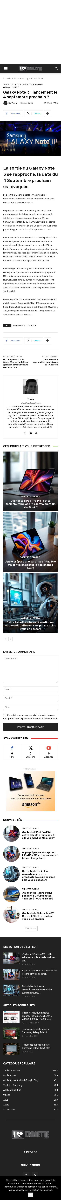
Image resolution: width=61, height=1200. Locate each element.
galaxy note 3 (19, 325)
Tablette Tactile (12, 84)
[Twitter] (36, 432)
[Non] (57, 1188)
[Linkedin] (30, 432)
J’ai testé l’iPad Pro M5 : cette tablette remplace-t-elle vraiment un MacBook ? (30, 504)
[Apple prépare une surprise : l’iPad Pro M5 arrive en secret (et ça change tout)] (30, 542)
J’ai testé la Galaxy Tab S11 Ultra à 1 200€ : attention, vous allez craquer (38, 916)
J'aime (12, 746)
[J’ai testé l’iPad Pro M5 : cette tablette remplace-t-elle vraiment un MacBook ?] (30, 482)
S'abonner (49, 746)
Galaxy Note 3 (36, 78)
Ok (30, 1194)
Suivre (30, 746)
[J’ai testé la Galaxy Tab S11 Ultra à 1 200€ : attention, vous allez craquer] (11, 914)
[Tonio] (5, 103)
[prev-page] (5, 639)
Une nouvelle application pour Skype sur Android (45, 362)
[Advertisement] (30, 32)
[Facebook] (25, 432)
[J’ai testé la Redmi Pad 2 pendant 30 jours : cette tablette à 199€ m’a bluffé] (11, 894)
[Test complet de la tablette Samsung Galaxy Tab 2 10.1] (11, 1049)
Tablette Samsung (20, 78)
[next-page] (10, 639)
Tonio (14, 103)
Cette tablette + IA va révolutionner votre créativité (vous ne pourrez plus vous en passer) (30, 626)
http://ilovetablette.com (31, 403)
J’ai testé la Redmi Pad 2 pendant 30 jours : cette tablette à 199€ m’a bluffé (37, 895)
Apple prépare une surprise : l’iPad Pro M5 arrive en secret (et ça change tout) (30, 565)
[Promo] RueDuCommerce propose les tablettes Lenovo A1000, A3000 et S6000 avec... (37, 1016)
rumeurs (32, 325)
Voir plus (29, 928)
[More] (47, 113)
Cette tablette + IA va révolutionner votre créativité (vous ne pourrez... (37, 989)
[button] (5, 68)
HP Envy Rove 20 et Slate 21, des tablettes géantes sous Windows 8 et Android (15, 363)
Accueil (6, 78)
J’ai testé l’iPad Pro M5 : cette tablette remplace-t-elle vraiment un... (39, 957)
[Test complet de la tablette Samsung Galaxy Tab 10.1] (11, 1033)
